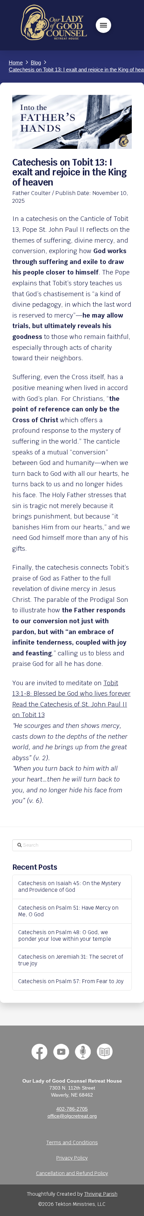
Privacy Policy (72, 1158)
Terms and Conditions (72, 1142)
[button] (103, 25)
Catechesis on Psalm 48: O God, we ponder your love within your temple (64, 935)
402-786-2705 (72, 1109)
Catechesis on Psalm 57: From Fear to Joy (70, 981)
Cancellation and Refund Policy (72, 1173)
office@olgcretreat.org (72, 1116)
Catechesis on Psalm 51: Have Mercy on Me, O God (68, 911)
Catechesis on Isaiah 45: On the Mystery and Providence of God (69, 886)
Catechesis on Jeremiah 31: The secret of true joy (70, 960)
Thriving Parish (100, 1194)
